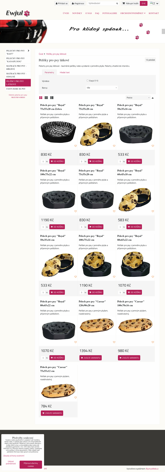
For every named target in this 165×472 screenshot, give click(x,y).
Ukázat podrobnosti (11, 462)
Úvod (66, 13)
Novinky (77, 13)
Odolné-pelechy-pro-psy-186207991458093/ (18, 96)
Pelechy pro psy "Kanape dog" (15, 60)
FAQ (97, 13)
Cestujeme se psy (16, 88)
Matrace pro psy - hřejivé (16, 67)
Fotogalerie (109, 13)
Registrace (79, 3)
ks (47, 161)
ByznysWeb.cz (152, 468)
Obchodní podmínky (131, 13)
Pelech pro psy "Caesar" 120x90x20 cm (92, 303)
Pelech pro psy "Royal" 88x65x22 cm (130, 238)
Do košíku (58, 161)
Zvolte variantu (91, 357)
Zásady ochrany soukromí (13, 455)
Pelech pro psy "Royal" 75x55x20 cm (91, 107)
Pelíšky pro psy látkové (15, 83)
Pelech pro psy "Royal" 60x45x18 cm (130, 172)
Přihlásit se (62, 3)
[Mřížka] (41, 98)
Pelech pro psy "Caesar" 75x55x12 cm (53, 369)
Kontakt (154, 13)
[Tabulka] (52, 98)
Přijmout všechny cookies (31, 465)
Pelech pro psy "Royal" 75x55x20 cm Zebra (53, 107)
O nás (88, 13)
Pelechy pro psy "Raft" (15, 52)
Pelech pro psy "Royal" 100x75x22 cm (53, 172)
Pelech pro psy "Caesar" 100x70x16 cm (130, 303)
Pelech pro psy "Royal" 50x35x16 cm (130, 107)
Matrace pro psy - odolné (16, 75)
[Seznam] (46, 98)
